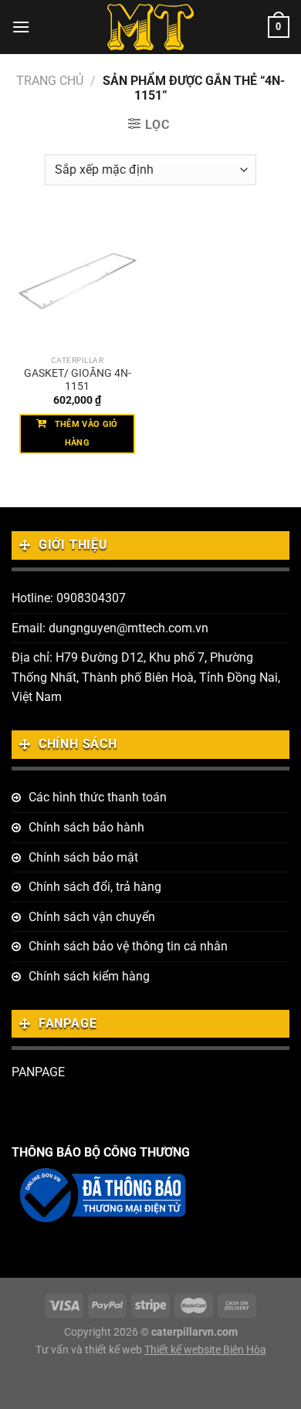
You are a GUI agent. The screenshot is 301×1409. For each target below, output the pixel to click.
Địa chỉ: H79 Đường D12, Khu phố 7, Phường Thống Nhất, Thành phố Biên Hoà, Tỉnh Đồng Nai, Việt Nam (146, 677)
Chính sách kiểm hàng (89, 976)
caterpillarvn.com (194, 1332)
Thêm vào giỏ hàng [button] (86, 433)
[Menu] (21, 27)
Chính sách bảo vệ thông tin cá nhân (128, 946)
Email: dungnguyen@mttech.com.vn (110, 628)
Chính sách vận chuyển (92, 916)
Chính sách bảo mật (83, 857)
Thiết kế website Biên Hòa (205, 1350)
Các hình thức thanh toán (98, 797)
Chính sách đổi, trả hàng (95, 886)
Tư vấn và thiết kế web (90, 1350)
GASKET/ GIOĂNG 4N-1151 (77, 380)
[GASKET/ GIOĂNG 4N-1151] (77, 281)
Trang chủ (49, 80)
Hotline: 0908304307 (69, 598)
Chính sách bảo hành (86, 827)
